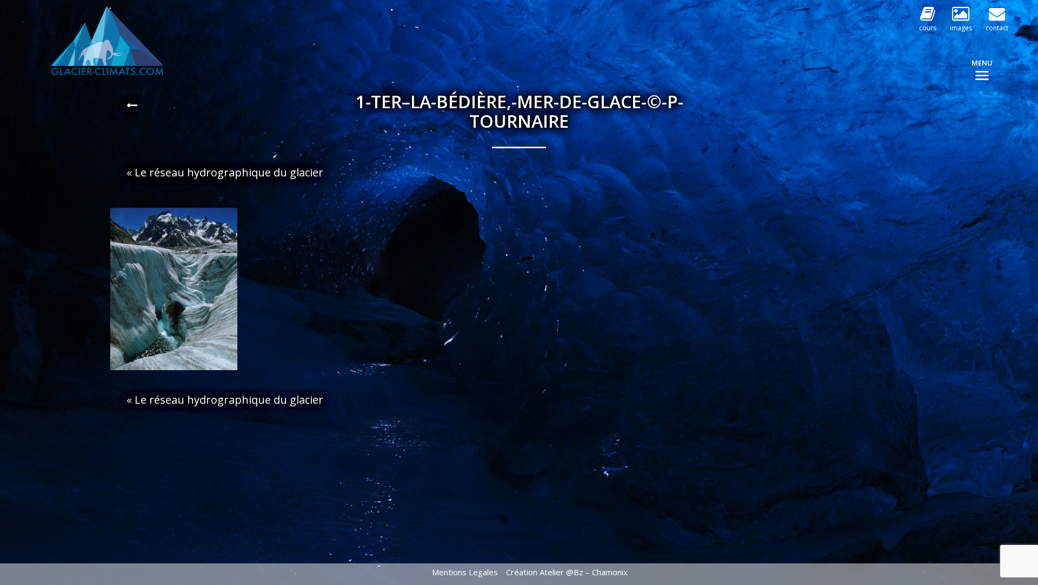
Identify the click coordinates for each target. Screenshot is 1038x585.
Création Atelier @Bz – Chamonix (567, 572)
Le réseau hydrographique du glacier (230, 172)
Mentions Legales (465, 572)
